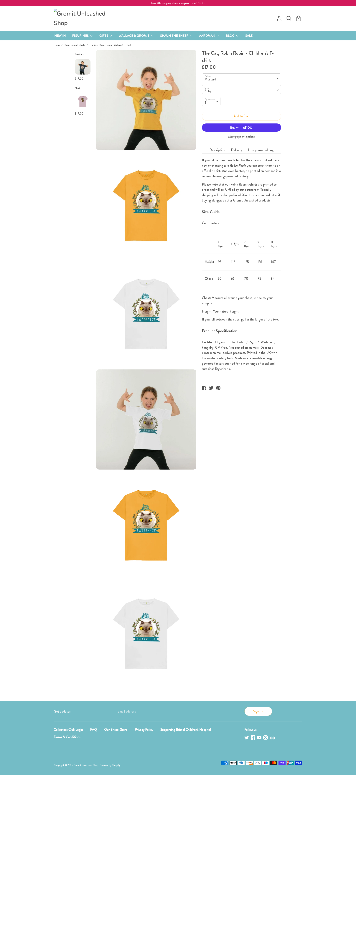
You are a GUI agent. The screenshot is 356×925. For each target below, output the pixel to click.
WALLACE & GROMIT (134, 35)
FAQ (93, 729)
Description (217, 150)
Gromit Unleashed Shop (86, 765)
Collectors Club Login (68, 729)
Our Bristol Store (116, 729)
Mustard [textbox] (210, 79)
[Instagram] (265, 738)
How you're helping (260, 150)
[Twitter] (247, 738)
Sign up (258, 711)
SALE (249, 35)
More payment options (241, 137)
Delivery (236, 150)
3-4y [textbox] (208, 91)
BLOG (230, 35)
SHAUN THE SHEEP (174, 35)
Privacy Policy (144, 729)
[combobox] (241, 77)
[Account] (279, 17)
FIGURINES (80, 35)
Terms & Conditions (67, 737)
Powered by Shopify (110, 765)
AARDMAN (207, 35)
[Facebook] (253, 738)
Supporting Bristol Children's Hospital (185, 729)
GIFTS (104, 35)
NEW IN (60, 35)
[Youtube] (259, 738)
